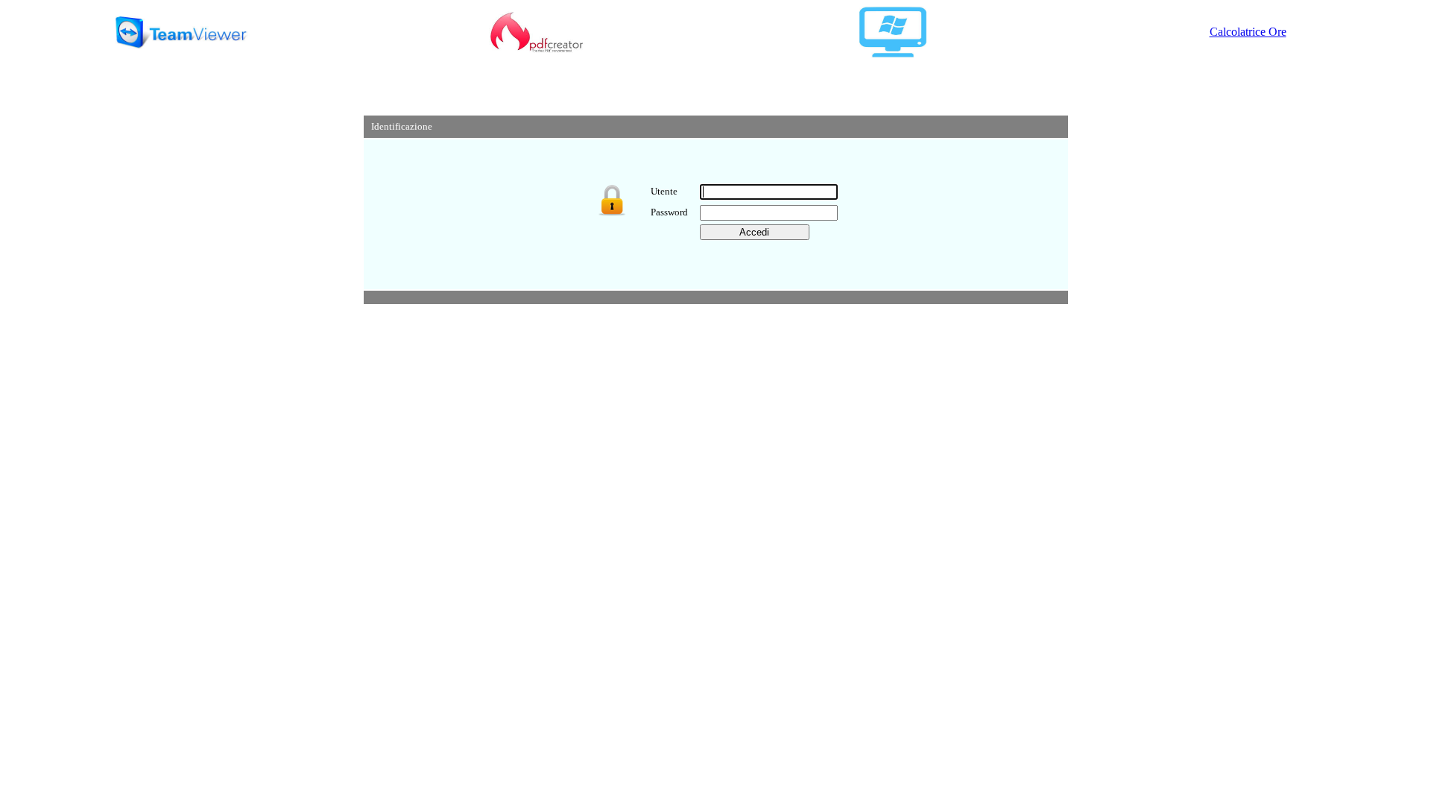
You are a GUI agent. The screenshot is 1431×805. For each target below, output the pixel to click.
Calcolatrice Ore (1248, 31)
